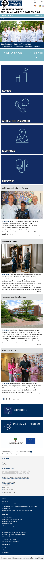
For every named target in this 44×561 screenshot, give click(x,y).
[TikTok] (29, 473)
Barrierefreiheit (7, 523)
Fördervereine (7, 508)
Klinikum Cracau (8, 490)
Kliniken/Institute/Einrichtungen (12, 519)
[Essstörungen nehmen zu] (22, 272)
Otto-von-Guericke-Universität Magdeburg (16, 477)
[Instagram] (24, 473)
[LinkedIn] (12, 473)
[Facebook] (4, 473)
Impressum (6, 463)
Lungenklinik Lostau (9, 492)
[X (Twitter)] (8, 473)
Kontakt (5, 465)
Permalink (6, 552)
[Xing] (16, 473)
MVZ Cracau (6, 487)
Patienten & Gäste (12, 53)
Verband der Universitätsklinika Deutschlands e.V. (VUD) (20, 506)
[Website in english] (43, 6)
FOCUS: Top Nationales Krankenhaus (14, 535)
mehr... (39, 236)
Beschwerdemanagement (10, 526)
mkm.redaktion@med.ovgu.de (10, 454)
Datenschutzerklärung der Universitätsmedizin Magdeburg (22, 558)
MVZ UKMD (6, 485)
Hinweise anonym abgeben (11, 541)
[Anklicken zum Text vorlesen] (35, 6)
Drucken (5, 550)
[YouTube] (20, 473)
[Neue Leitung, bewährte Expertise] (22, 328)
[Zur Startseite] (11, 7)
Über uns (5, 502)
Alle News (16, 399)
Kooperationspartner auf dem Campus (14, 532)
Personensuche (7, 517)
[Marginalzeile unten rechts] (22, 448)
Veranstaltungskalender (10, 521)
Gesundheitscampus (9, 537)
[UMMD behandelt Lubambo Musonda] (22, 219)
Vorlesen (5, 548)
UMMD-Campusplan (9, 482)
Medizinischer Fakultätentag (11, 504)
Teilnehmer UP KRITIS (9, 539)
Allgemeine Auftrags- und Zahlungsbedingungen (17, 510)
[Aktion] (22, 381)
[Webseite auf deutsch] (40, 6)
